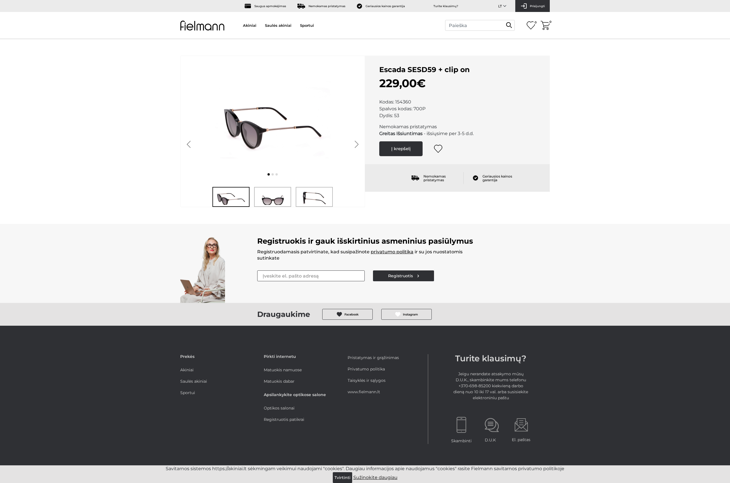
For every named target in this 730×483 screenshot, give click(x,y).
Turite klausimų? (445, 6)
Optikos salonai (279, 408)
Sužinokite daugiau (375, 477)
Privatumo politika (366, 369)
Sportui (307, 25)
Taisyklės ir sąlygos (367, 380)
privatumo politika (392, 251)
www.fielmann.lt (364, 391)
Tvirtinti (342, 477)
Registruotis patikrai (284, 419)
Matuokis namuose (283, 369)
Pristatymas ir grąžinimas (373, 357)
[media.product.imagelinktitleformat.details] (268, 174)
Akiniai (249, 25)
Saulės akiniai (278, 25)
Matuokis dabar (279, 381)
